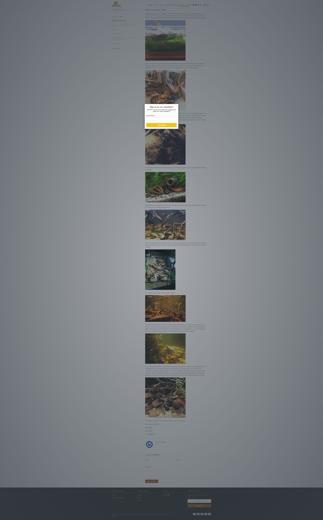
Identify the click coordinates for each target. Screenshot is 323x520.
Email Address (150, 115)
